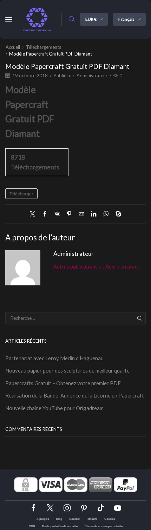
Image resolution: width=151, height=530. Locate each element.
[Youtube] (117, 507)
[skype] (116, 214)
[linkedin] (93, 214)
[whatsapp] (106, 214)
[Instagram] (67, 507)
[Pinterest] (69, 214)
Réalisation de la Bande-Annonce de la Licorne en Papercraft (74, 395)
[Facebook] (45, 214)
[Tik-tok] (100, 507)
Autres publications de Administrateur (96, 266)
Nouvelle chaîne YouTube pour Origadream (54, 408)
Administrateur (92, 75)
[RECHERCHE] (140, 318)
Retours (92, 519)
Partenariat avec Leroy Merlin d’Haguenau (54, 358)
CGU (32, 526)
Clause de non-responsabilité (104, 526)
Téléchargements (43, 47)
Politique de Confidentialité (60, 526)
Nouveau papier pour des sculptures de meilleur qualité (67, 370)
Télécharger (21, 193)
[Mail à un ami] (81, 214)
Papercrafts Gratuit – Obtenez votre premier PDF (63, 383)
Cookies (109, 519)
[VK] (57, 214)
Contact (74, 519)
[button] (8, 19)
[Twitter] (34, 214)
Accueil (13, 47)
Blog (59, 519)
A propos (43, 519)
